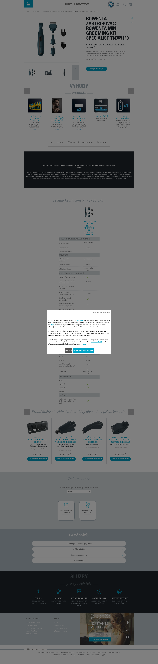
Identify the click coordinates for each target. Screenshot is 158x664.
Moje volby (68, 350)
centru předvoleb (96, 342)
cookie (84, 344)
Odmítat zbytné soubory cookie (101, 312)
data (52, 325)
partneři (80, 320)
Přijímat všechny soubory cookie (83, 350)
